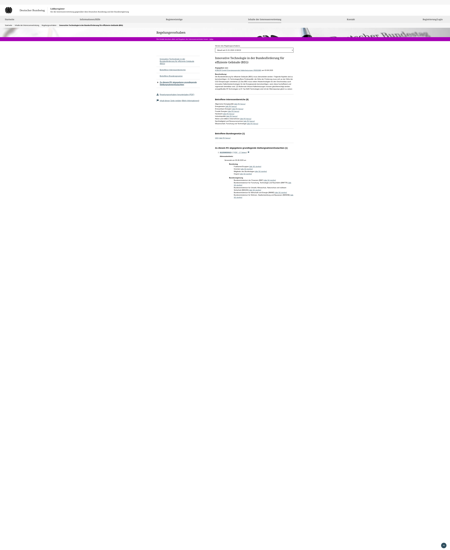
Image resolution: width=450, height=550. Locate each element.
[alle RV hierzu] (239, 104)
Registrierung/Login (433, 19)
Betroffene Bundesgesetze (171, 76)
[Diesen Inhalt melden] (248, 152)
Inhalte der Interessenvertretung (264, 19)
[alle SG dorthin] (255, 166)
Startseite (9, 19)
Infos (211, 39)
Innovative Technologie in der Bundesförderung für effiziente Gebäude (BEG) (177, 61)
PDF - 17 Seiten (240, 152)
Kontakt (351, 19)
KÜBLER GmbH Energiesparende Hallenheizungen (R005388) (238, 70)
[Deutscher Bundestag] (26, 10)
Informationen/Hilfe (90, 19)
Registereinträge (174, 19)
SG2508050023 (225, 152)
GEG (217, 138)
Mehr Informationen (190, 101)
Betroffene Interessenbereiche (173, 70)
